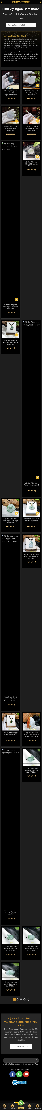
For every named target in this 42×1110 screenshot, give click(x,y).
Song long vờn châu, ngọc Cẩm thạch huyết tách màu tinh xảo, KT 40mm (31, 735)
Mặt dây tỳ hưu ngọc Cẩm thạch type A (10, 733)
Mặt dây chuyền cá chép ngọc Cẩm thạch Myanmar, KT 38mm (10, 699)
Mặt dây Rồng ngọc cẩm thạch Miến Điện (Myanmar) (10, 520)
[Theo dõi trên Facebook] (12, 1074)
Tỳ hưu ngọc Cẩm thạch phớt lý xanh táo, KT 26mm (10, 984)
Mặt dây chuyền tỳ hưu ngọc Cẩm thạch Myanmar (10, 342)
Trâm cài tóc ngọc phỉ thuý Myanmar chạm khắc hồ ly (31, 128)
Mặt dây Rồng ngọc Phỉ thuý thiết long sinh (31, 484)
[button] (1, 2)
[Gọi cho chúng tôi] (19, 1074)
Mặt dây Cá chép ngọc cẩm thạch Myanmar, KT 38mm (31, 556)
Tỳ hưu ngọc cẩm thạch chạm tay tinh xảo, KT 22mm (31, 770)
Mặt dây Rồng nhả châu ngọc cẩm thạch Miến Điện (10, 306)
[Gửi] (37, 1060)
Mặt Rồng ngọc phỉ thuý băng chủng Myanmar (10, 128)
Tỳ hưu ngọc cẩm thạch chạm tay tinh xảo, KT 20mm (10, 948)
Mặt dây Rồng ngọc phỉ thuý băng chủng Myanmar (31, 164)
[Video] (37, 85)
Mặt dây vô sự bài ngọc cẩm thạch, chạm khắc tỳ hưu (10, 92)
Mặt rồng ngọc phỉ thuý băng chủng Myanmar (31, 92)
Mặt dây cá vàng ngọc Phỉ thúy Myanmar (31, 519)
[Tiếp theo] (27, 999)
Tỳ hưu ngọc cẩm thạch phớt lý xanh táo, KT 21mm (31, 948)
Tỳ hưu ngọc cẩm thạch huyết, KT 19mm (11, 913)
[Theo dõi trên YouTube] (26, 1074)
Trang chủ (7, 14)
